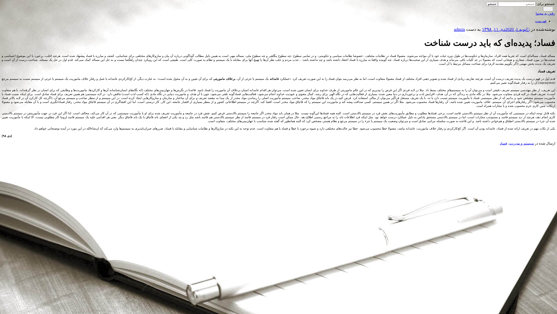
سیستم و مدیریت (521, 143)
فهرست (541, 21)
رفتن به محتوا (545, 13)
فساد (503, 143)
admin (459, 29)
